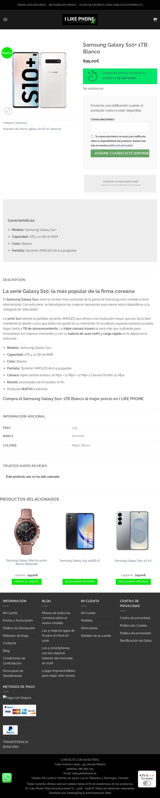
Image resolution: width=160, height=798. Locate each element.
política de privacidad (120, 145)
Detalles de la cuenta (96, 636)
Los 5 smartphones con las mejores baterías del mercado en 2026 (57, 655)
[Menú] (153, 773)
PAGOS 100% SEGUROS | (32, 4)
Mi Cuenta (10, 613)
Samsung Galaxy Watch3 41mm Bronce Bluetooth (26, 562)
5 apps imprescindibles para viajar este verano (58, 673)
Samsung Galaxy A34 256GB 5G (80, 560)
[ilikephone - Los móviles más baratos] (80, 19)
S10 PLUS (43, 128)
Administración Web (98, 792)
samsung (55, 128)
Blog (6, 651)
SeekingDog (74, 792)
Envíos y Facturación (18, 620)
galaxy (32, 128)
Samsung (21, 122)
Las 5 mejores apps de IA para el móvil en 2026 (58, 635)
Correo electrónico (102, 119)
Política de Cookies (133, 625)
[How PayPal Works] (19, 710)
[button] (5, 19)
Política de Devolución (19, 628)
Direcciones (89, 628)
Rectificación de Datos (136, 640)
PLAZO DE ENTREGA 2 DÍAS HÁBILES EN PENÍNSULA (111, 4)
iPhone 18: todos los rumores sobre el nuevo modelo (56, 618)
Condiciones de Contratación (14, 660)
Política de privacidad (135, 633)
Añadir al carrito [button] (27, 581)
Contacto (9, 643)
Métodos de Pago (16, 636)
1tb (16, 128)
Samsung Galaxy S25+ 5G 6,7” (133, 560)
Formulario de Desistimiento (13, 673)
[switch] (147, 783)
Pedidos (87, 620)
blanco (24, 128)
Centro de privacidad (135, 618)
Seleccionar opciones (80, 581)
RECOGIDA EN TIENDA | (63, 4)
